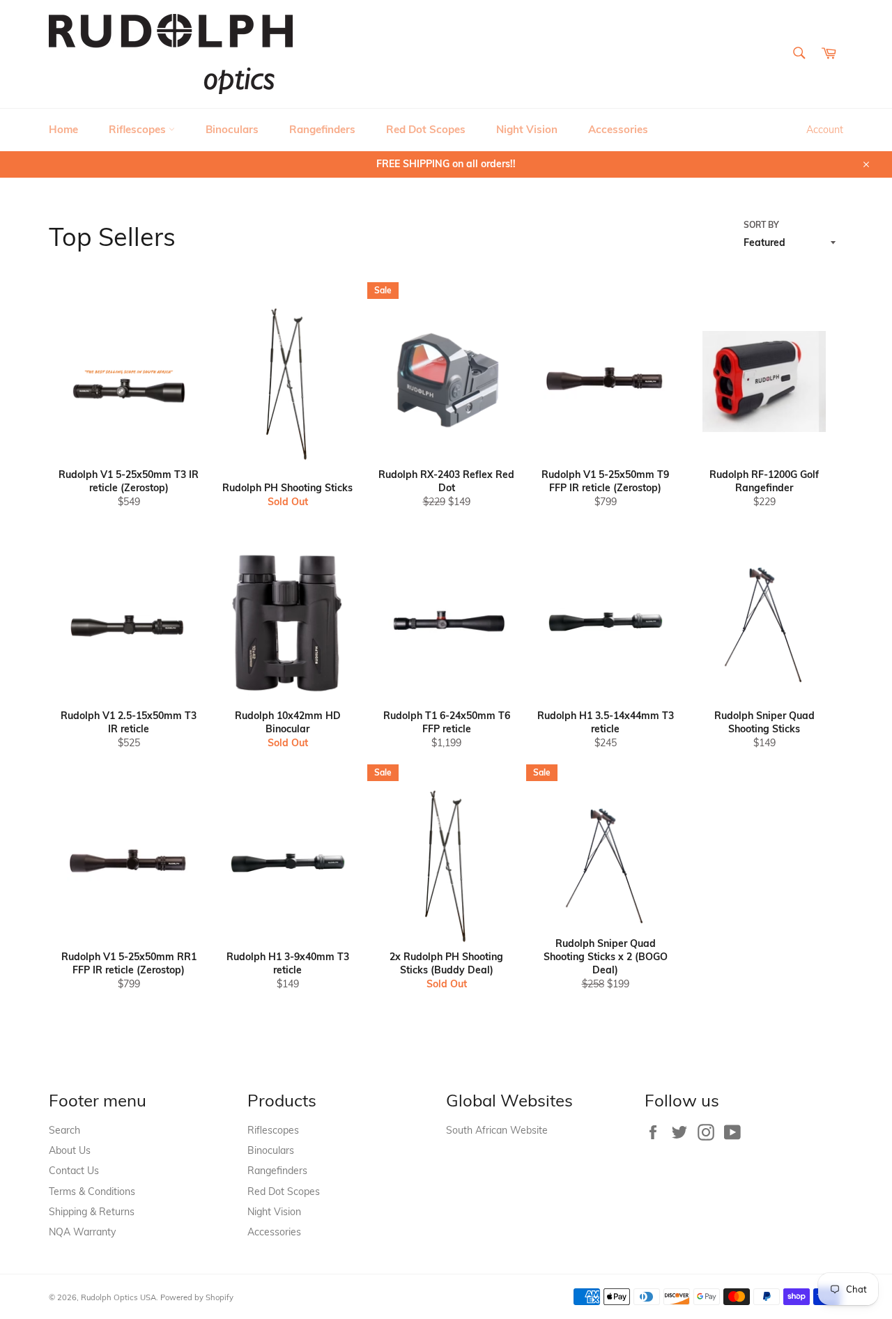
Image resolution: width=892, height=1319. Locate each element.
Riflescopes (139, 129)
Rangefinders (322, 129)
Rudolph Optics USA (118, 1297)
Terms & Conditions (92, 1191)
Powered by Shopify (196, 1297)
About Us (70, 1150)
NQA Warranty (82, 1232)
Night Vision (527, 129)
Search (64, 1130)
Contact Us (74, 1170)
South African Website (497, 1130)
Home (63, 129)
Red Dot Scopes (426, 129)
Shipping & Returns (91, 1211)
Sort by (761, 224)
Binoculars (232, 129)
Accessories (618, 129)
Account (824, 129)
